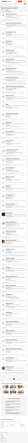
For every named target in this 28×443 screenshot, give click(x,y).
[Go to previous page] (8, 379)
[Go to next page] (19, 379)
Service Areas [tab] (18, 421)
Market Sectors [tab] (8, 421)
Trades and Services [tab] (13, 421)
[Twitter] (3, 432)
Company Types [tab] (3, 421)
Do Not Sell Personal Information (4, 438)
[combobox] (20, 4)
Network (9, 1)
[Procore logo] (4, 1)
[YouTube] (6, 432)
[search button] (25, 4)
